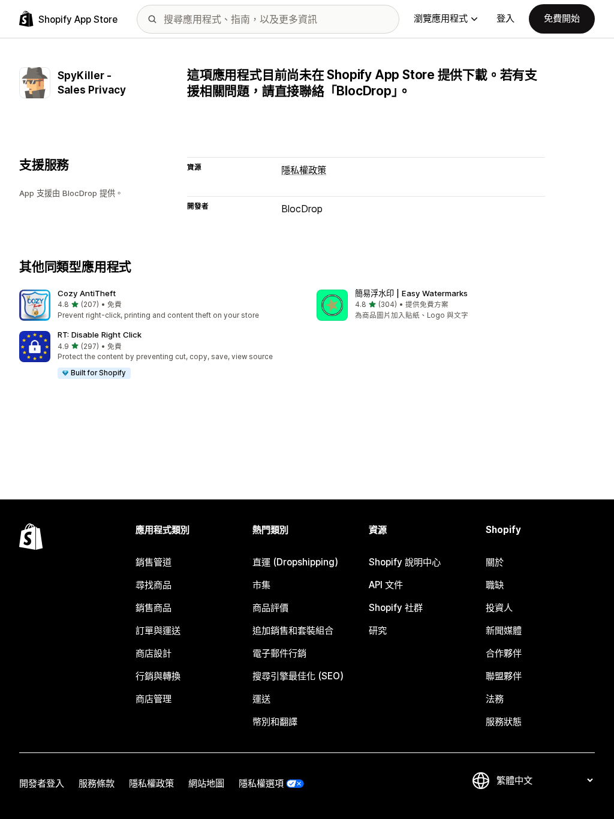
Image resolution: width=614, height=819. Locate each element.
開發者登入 (41, 783)
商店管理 (153, 698)
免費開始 (562, 18)
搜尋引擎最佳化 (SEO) (298, 676)
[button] (158, 305)
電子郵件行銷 (279, 653)
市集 (261, 585)
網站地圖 (206, 783)
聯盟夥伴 (504, 676)
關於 (495, 562)
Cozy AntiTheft (87, 293)
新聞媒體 (504, 630)
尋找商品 (153, 585)
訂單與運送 (158, 630)
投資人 (499, 607)
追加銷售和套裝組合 (292, 630)
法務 (495, 698)
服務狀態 (504, 721)
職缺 (495, 585)
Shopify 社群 (396, 607)
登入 (505, 18)
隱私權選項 (261, 783)
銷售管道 (153, 562)
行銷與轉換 (158, 676)
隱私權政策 (303, 170)
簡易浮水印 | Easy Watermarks (411, 293)
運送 (261, 698)
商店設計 (153, 653)
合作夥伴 (504, 653)
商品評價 (270, 607)
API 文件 (386, 585)
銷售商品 (153, 607)
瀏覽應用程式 (441, 18)
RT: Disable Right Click (100, 334)
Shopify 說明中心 (405, 562)
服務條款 (97, 783)
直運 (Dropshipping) (295, 562)
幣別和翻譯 (274, 721)
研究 (378, 630)
